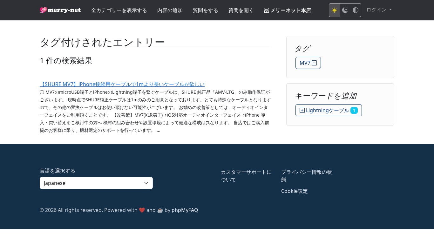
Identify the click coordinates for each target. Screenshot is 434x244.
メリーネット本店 (290, 10)
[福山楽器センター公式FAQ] (60, 10)
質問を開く (241, 10)
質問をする (205, 10)
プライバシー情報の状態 (306, 175)
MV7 (306, 62)
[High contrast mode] (355, 10)
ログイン (377, 9)
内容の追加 (170, 10)
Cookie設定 (294, 190)
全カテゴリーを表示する (119, 10)
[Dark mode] (345, 10)
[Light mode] (334, 10)
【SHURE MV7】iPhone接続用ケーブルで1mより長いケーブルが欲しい (122, 84)
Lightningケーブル (330, 110)
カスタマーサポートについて (246, 175)
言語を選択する (57, 170)
